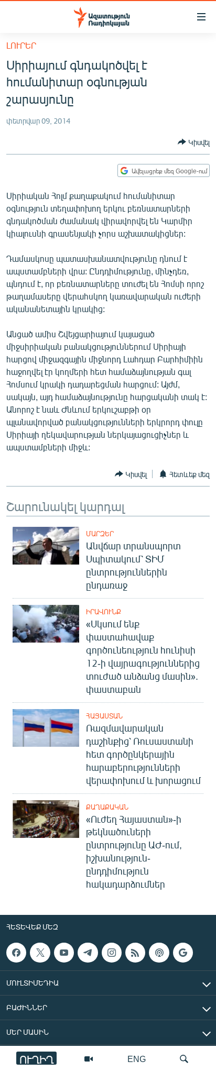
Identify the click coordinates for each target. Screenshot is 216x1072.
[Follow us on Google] (183, 953)
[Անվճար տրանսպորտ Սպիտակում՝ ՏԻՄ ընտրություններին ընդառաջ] (46, 546)
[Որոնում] (184, 1059)
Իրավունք (103, 611)
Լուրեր (21, 45)
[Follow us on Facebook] (16, 953)
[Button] (194, 142)
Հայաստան (104, 716)
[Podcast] (159, 953)
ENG (136, 1059)
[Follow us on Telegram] (88, 953)
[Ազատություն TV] (88, 1059)
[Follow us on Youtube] (64, 953)
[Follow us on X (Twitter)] (40, 953)
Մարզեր (100, 533)
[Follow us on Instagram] (112, 953)
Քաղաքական (107, 807)
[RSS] (135, 953)
